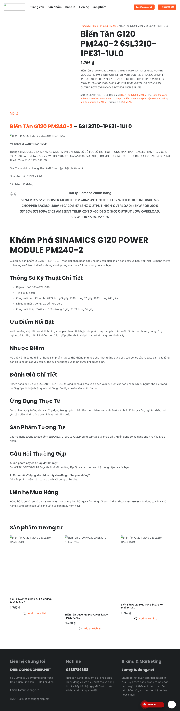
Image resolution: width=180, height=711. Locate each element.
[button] (115, 7)
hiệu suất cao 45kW (157, 98)
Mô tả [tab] (14, 113)
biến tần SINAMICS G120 (102, 98)
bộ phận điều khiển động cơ (131, 98)
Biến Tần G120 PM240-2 (105, 25)
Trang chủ (85, 25)
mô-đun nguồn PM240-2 (93, 102)
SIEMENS (127, 102)
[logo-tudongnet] (14, 7)
